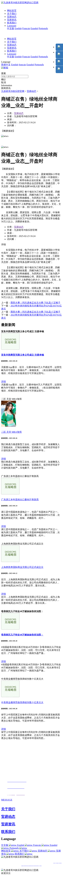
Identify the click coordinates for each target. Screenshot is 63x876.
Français (26, 28)
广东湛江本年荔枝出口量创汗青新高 (20, 499)
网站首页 (11, 10)
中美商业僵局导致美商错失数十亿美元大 (22, 702)
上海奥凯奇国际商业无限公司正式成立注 (22, 567)
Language (11, 25)
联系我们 (11, 23)
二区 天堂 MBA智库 (11, 432)
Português (43, 28)
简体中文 (6, 64)
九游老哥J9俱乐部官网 (12, 91)
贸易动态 (11, 16)
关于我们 (11, 13)
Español (34, 28)
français (22, 64)
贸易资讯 (11, 19)
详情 (3, 381)
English (18, 28)
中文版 (10, 28)
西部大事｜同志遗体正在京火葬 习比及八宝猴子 (35, 302)
